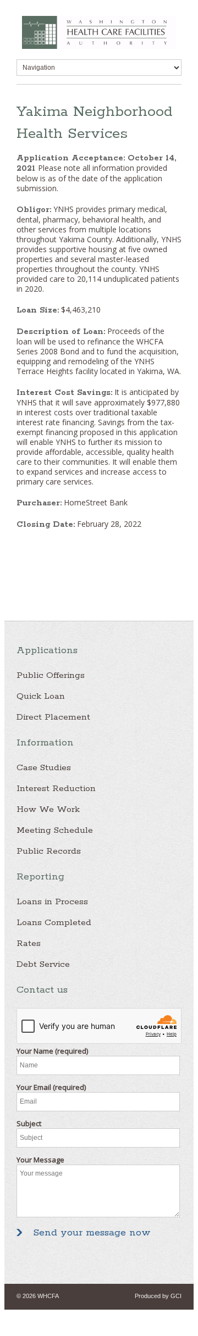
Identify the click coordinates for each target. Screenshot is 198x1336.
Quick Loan (40, 696)
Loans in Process (52, 902)
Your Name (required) (52, 1051)
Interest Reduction (56, 788)
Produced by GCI (158, 1296)
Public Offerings (50, 675)
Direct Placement (53, 717)
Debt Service (43, 964)
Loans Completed (53, 922)
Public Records (48, 851)
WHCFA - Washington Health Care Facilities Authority (99, 32)
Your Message (40, 1160)
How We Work (48, 809)
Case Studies (43, 767)
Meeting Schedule (54, 830)
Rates (28, 943)
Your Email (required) (51, 1087)
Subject (28, 1123)
